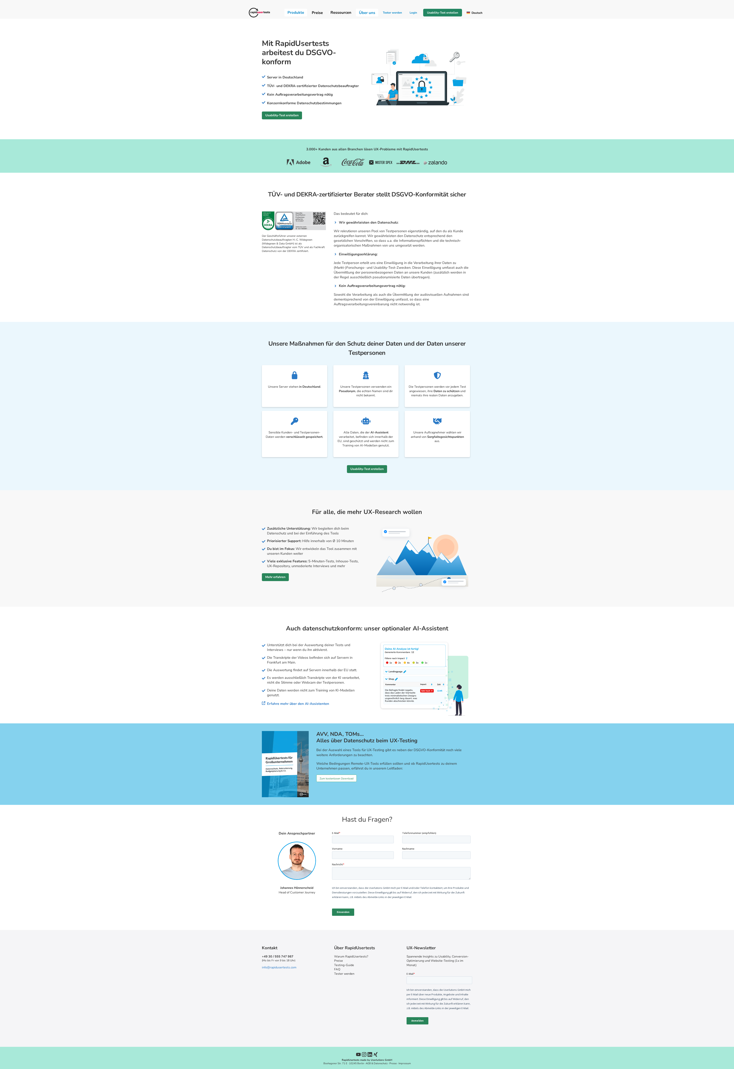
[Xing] (375, 1054)
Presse (393, 1063)
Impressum (405, 1063)
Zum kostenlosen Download (336, 778)
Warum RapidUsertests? (351, 956)
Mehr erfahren (275, 577)
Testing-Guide (344, 965)
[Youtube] (358, 1054)
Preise (338, 961)
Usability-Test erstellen (442, 13)
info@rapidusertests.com (279, 967)
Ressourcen (340, 12)
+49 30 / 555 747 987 (277, 956)
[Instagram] (364, 1054)
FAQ (337, 969)
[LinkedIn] (370, 1054)
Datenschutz (381, 1063)
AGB (368, 1063)
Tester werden (392, 13)
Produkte (295, 12)
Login (413, 13)
